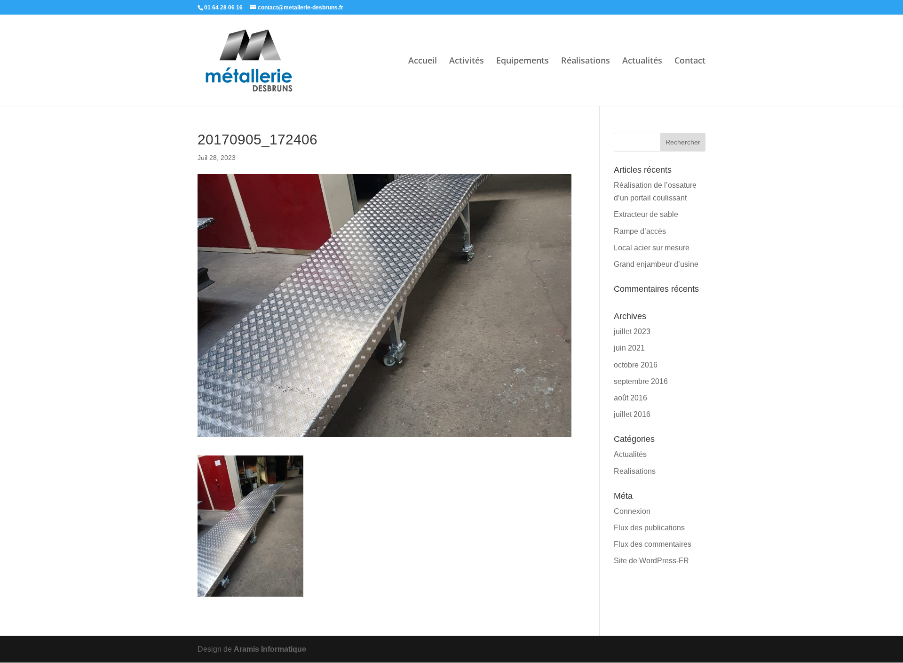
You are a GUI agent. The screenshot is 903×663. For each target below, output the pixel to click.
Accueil (422, 61)
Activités (466, 61)
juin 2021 (629, 348)
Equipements (522, 61)
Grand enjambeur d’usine (656, 264)
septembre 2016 (641, 381)
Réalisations (585, 61)
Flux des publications (649, 528)
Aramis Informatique (270, 649)
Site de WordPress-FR (651, 561)
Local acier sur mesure (651, 248)
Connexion (632, 511)
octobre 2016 (635, 365)
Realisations (635, 471)
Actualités (642, 61)
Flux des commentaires (652, 544)
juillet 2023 (632, 331)
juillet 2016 (632, 414)
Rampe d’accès (640, 231)
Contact (689, 61)
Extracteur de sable (646, 214)
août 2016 (630, 398)
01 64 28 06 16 (223, 7)
